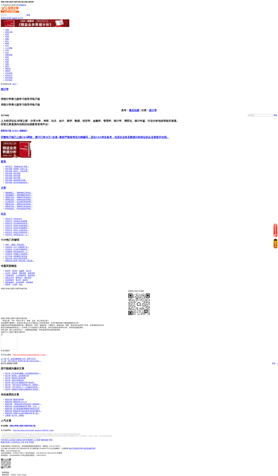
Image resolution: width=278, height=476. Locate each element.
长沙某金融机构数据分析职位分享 (26, 409)
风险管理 (31, 275)
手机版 (31, 442)
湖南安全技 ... (10, 204)
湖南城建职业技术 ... (24, 195)
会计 (7, 46)
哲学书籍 (8, 169)
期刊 (7, 66)
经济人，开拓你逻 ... (21, 171)
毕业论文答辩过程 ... (21, 232)
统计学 (20, 18)
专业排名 (8, 247)
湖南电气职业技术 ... (24, 197)
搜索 (28, 15)
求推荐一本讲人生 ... (21, 169)
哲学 (3, 161)
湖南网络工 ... (10, 193)
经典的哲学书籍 (19, 180)
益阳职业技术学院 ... (24, 199)
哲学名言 (8, 166)
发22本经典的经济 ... (21, 182)
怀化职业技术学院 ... (24, 209)
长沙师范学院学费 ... (24, 202)
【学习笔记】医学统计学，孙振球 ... (25, 385)
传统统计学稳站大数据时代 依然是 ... (26, 389)
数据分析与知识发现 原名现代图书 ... (27, 411)
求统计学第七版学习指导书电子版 (23, 426)
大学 (7, 50)
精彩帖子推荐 (9, 363)
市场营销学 (9, 280)
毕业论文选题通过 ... (21, 228)
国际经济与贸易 (11, 261)
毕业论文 (8, 75)
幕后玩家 (134, 110)
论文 (7, 53)
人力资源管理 (21, 275)
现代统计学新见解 (19, 378)
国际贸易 (22, 273)
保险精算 (29, 282)
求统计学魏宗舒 (18, 380)
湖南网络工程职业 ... (24, 193)
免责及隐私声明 (89, 448)
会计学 (7, 273)
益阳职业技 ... (10, 199)
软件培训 (8, 78)
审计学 (18, 280)
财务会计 (19, 278)
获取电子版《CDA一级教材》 (14, 131)
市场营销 (29, 440)
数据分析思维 (18, 399)
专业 (7, 59)
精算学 (7, 284)
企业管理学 (20, 282)
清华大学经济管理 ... (21, 258)
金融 (7, 39)
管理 (7, 37)
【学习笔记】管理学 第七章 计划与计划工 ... (24, 361)
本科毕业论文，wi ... (21, 235)
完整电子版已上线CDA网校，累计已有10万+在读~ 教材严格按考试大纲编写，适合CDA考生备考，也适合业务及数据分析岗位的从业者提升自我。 (85, 137)
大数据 (7, 415)
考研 (7, 245)
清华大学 (8, 258)
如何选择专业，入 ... (21, 252)
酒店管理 (27, 278)
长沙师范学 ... (10, 202)
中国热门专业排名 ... (21, 254)
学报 (50, 440)
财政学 (14, 273)
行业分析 (8, 73)
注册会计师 (20, 440)
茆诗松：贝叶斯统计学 (20, 376)
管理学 (9, 18)
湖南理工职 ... (10, 206)
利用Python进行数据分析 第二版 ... (26, 413)
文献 (7, 64)
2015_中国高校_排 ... (21, 247)
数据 (7, 43)
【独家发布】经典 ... (21, 166)
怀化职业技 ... (10, 209)
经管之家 (8, 32)
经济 (7, 34)
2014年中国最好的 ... (21, 249)
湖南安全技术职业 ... (24, 204)
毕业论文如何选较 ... (21, 226)
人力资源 (36, 440)
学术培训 (8, 80)
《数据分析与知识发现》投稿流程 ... (27, 404)
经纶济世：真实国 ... (26, 261)
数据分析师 (5, 442)
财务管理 (31, 273)
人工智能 (8, 48)
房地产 (7, 71)
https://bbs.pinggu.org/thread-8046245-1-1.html (29, 355)
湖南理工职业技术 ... (24, 206)
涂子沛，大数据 (18, 415)
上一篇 (3, 359)
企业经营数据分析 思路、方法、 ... (26, 406)
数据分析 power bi (20, 402)
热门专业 (8, 256)
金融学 (14, 18)
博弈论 (7, 68)
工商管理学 (9, 275)
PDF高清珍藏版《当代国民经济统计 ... (26, 373)
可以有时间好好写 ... (21, 223)
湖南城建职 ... (10, 195)
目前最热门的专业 (20, 256)
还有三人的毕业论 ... (21, 230)
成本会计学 (9, 278)
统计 (7, 41)
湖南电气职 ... (10, 197)
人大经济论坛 (15, 442)
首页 (7, 30)
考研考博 (8, 55)
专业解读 (8, 252)
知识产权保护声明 (76, 448)
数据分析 (8, 399)
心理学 (14, 284)
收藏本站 (22, 5)
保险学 (25, 280)
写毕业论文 (17, 219)
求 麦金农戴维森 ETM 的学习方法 (21, 359)
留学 (7, 57)
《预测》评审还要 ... (18, 245)
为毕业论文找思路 (20, 221)
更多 (274, 363)
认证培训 (12, 440)
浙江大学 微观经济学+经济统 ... (24, 382)
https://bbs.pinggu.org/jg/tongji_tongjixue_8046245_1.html (33, 430)
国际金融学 (9, 282)
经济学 (3, 18)
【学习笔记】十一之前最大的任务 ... (25, 387)
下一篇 (3, 361)
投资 (7, 62)
